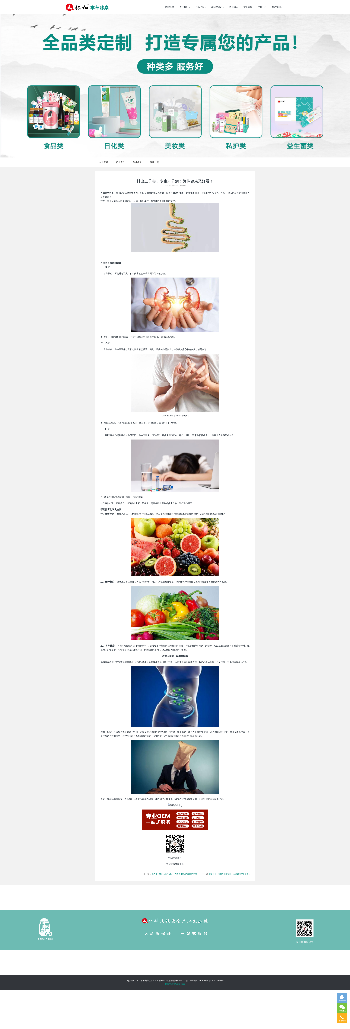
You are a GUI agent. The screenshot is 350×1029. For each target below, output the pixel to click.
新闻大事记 (217, 6)
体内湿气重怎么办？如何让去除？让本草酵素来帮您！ (175, 873)
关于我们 (184, 6)
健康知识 (233, 6)
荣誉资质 (247, 6)
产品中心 (200, 6)
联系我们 (276, 6)
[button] (26, 85)
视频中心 (262, 6)
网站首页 (169, 6)
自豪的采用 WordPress (175, 983)
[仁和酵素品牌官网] (87, 7)
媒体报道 (137, 162)
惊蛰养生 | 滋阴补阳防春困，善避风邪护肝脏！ (229, 873)
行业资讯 (120, 162)
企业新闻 (103, 162)
